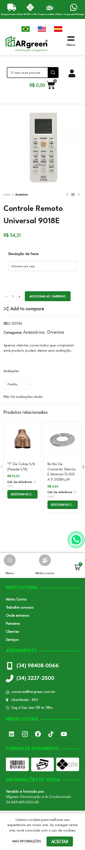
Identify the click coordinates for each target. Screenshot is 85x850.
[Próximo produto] (78, 194)
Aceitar (59, 841)
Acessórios (21, 194)
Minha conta (44, 573)
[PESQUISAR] (53, 72)
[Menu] (10, 560)
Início (7, 194)
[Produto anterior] (67, 194)
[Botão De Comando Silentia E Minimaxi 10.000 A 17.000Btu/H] (62, 440)
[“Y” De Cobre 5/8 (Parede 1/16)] (22, 440)
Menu (10, 573)
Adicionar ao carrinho (48, 296)
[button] (22, 494)
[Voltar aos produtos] (73, 194)
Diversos (55, 332)
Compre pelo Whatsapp (73, 14)
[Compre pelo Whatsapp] (73, 7)
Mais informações (27, 841)
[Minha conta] (45, 560)
